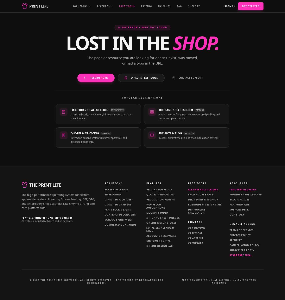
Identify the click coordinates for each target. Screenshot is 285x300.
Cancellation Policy (244, 245)
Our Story (237, 214)
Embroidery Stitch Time (204, 204)
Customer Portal (158, 241)
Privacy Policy (240, 235)
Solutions (80, 6)
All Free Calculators (203, 189)
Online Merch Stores (161, 222)
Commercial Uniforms (120, 224)
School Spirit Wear (118, 219)
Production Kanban (160, 199)
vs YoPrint (195, 238)
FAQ (179, 6)
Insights (164, 6)
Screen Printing (116, 189)
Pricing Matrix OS (159, 189)
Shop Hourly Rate (200, 194)
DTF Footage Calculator (197, 211)
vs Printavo (196, 228)
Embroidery (113, 194)
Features (103, 6)
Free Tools (127, 6)
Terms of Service (241, 230)
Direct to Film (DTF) (118, 199)
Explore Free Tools (144, 77)
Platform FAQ (239, 204)
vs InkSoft (195, 243)
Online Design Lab (159, 246)
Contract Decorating (120, 214)
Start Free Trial (241, 255)
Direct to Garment (118, 204)
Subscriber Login (242, 250)
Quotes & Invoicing (160, 194)
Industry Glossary (243, 189)
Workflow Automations (155, 206)
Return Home (99, 77)
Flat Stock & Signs (118, 209)
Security (236, 240)
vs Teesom (195, 233)
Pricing (146, 6)
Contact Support (191, 77)
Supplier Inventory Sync (160, 229)
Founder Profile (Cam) (246, 194)
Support (194, 6)
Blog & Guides (240, 199)
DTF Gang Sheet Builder (163, 217)
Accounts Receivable (161, 236)
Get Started (251, 6)
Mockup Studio (157, 212)
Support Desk (239, 209)
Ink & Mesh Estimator (203, 199)
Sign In (230, 6)
